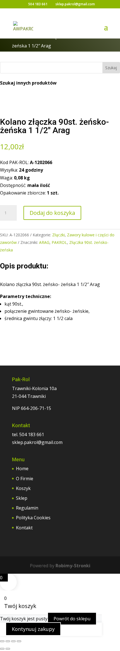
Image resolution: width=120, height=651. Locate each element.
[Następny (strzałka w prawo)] (8, 649)
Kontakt (24, 528)
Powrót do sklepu (72, 619)
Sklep (21, 498)
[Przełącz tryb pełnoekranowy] (8, 641)
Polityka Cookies (33, 518)
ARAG (44, 242)
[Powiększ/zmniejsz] (2, 641)
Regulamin (27, 508)
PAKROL (59, 242)
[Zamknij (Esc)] (19, 641)
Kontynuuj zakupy (33, 629)
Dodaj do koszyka (52, 213)
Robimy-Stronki (73, 566)
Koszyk (23, 488)
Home (22, 468)
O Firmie (24, 478)
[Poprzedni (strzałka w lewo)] (2, 649)
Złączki (58, 234)
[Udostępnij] (13, 641)
